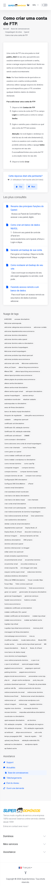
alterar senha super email (13, 391)
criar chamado (33, 500)
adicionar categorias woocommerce (17, 327)
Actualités (10, 767)
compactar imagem (11, 468)
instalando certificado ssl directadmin (18, 608)
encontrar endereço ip (29, 564)
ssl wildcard (8, 732)
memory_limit (38, 628)
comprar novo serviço (33, 476)
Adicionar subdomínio (30, 363)
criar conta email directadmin (15, 504)
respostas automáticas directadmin (32, 712)
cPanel (30, 484)
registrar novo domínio (12, 708)
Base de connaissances (20, 29)
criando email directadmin (14, 488)
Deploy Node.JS (31, 528)
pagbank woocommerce (13, 668)
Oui (20, 187)
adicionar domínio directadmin (15, 335)
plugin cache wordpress (21, 680)
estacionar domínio (34, 572)
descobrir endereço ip (33, 532)
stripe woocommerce (24, 732)
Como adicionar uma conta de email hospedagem (22, 444)
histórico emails (30, 600)
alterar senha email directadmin (16, 387)
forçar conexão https (35, 580)
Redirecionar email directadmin (32, 696)
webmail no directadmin (13, 744)
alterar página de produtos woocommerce (19, 379)
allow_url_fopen (10, 367)
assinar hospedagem (12, 395)
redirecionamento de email (14, 692)
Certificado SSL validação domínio (16, 428)
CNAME (26, 436)
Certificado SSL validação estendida (17, 431)
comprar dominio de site (13, 476)
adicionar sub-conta (11, 363)
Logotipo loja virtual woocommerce (17, 628)
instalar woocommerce (12, 620)
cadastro (7, 419)
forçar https (8, 584)
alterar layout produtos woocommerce (18, 375)
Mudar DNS (42, 640)
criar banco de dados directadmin (16, 496)
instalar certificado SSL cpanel (15, 612)
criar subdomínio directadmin (15, 520)
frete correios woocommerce (15, 588)
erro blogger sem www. (29, 568)
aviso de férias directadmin (14, 407)
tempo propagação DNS (13, 736)
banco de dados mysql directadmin (17, 411)
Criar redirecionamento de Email (16, 516)
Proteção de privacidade (37, 684)
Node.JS (24, 648)
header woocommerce (12, 600)
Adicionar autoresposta (12, 323)
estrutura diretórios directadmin (15, 576)
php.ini (7, 680)
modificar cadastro (11, 640)
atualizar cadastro (29, 399)
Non (33, 187)
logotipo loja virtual (11, 624)
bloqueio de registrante (12, 415)
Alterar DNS (8, 371)
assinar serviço (28, 395)
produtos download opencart (14, 684)
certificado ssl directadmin (14, 423)
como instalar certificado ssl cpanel (17, 456)
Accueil (6, 29)
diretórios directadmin (12, 540)
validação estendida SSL (31, 740)
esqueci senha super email (14, 572)
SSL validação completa (13, 724)
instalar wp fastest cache (33, 620)
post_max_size (38, 680)
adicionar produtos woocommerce (17, 359)
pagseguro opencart (32, 668)
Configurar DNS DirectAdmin (14, 484)
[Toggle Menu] (4, 5)
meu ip (32, 636)
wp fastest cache (10, 748)
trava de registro (30, 736)
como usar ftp (29, 464)
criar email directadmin (37, 508)
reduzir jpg (23, 704)
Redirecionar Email (11, 696)
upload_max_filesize (11, 740)
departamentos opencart (13, 528)
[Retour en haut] (25, 873)
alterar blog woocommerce (28, 367)
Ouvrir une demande (15, 788)
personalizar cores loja (37, 676)
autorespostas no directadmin (15, 403)
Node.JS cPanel (36, 648)
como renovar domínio (12, 464)
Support (9, 762)
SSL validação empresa (12, 728)
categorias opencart (21, 419)
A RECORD (8, 319)
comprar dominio (10, 472)
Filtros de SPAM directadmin (14, 580)
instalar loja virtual (39, 616)
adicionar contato (40, 327)
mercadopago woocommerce (15, 636)
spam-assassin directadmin (14, 720)
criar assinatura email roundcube (16, 492)
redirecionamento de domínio (30, 688)
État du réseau (12, 783)
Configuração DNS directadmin (15, 480)
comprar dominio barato (29, 472)
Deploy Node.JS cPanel (13, 532)
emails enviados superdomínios (16, 556)
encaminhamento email (13, 560)
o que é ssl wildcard (11, 664)
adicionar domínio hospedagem (16, 347)
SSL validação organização (34, 728)
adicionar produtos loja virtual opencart (18, 355)
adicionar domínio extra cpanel (15, 339)
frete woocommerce (36, 588)
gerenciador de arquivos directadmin (32, 592)
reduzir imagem (10, 704)
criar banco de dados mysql (14, 500)
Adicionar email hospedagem (15, 351)
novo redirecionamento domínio (16, 660)
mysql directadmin (11, 648)
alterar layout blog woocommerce (28, 371)
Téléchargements (14, 778)
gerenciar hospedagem (13, 596)
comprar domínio (28, 468)
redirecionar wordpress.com (29, 700)
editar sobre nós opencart (13, 552)
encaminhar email (11, 564)
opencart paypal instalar (30, 664)
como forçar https (29, 448)
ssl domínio (31, 720)
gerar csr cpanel (10, 592)
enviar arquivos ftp (11, 568)
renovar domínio (10, 712)
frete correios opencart (24, 584)
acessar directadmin (22, 319)
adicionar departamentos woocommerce (19, 331)
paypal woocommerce (27, 672)
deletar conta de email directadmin (17, 524)
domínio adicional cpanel (13, 544)
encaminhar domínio (32, 560)
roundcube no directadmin (14, 716)
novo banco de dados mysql (14, 652)
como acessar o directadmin (15, 439)
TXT (40, 736)
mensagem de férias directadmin (16, 632)
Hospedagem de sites (13, 32)
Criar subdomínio (37, 516)
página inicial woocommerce (15, 676)
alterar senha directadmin (13, 383)
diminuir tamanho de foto (29, 536)
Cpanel (26, 32)
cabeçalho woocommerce (34, 415)
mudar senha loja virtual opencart (29, 644)
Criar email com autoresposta (15, 508)
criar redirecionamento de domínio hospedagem (22, 512)
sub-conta (38, 732)
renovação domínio (31, 708)
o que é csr (35, 660)
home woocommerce (12, 604)
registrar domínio (36, 704)
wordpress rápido (31, 744)
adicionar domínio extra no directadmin (18, 343)
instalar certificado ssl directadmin (17, 616)
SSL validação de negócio (34, 724)
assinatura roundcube (12, 399)
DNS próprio (28, 540)
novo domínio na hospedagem (15, 656)
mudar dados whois (28, 640)
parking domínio (10, 672)
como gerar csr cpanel (12, 452)
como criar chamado (12, 448)
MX (45, 644)
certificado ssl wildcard (12, 436)
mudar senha (9, 644)
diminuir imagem (10, 536)
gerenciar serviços (31, 596)
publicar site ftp (10, 688)
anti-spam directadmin (34, 391)
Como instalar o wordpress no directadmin (19, 460)
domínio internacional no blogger (16, 548)
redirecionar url (10, 700)
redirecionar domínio (35, 692)
